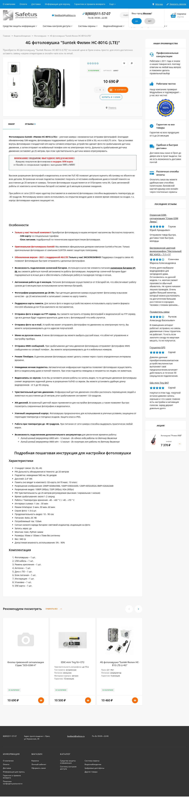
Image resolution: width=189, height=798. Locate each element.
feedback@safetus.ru (65, 15)
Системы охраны (92, 760)
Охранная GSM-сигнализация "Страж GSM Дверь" (164, 218)
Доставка (36, 4)
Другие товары (91, 772)
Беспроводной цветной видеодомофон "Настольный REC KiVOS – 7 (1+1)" (165, 251)
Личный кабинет (38, 764)
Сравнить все (51, 609)
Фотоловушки (40, 36)
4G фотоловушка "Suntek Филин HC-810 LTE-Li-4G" (119, 664)
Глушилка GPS (157, 347)
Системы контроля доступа (68, 767)
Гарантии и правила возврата (89, 4)
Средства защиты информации (68, 761)
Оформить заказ (38, 768)
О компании (9, 4)
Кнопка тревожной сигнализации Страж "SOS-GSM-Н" (26, 664)
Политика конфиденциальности (12, 782)
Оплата (23, 4)
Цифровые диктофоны (94, 768)
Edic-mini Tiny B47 (159, 382)
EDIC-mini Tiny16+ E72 (72, 662)
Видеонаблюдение (22, 36)
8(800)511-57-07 (97, 13)
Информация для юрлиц (57, 4)
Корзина (35, 760)
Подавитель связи (160, 311)
